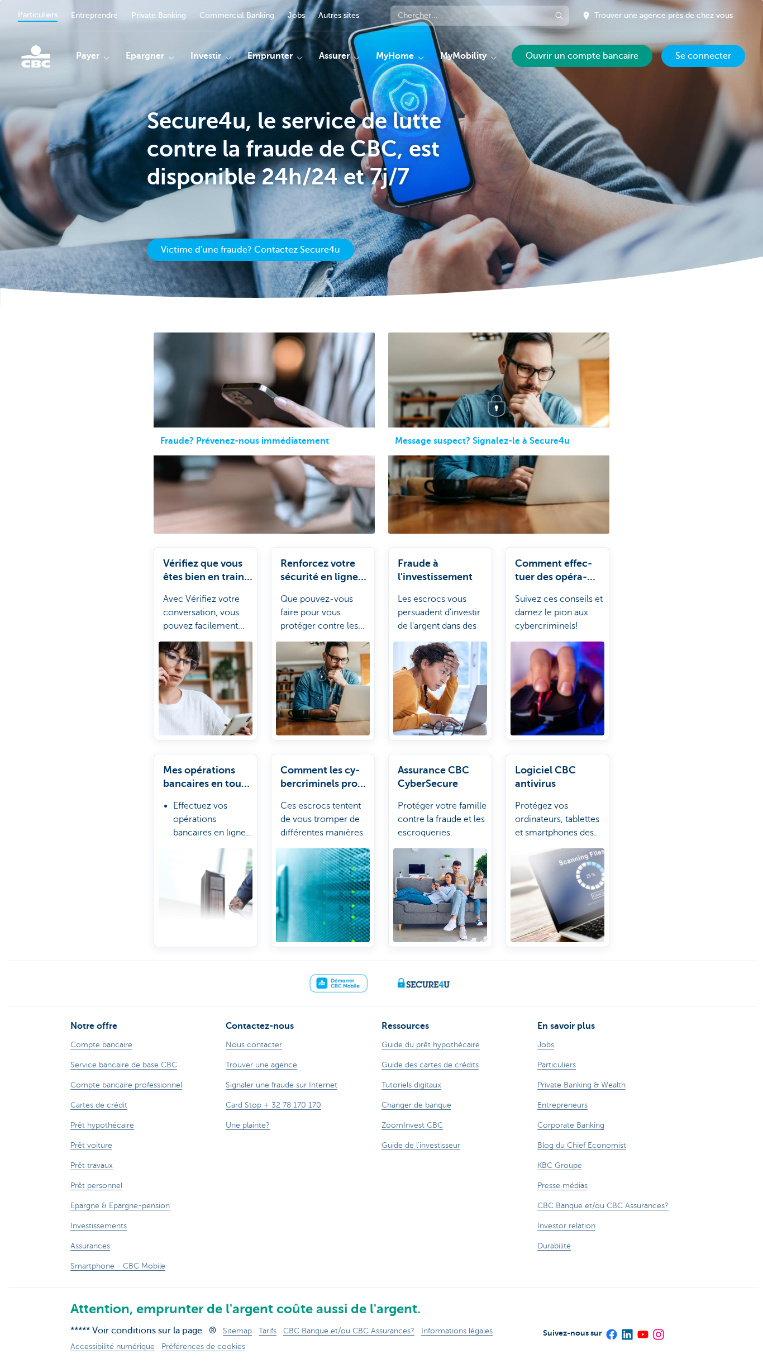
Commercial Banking (236, 15)
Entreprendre (94, 15)
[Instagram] (658, 1330)
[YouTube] (642, 1330)
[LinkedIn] (626, 1330)
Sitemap (237, 1331)
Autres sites (338, 15)
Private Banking (158, 15)
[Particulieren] (36, 56)
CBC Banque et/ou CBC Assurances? (348, 1331)
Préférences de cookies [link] (203, 1346)
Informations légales (457, 1331)
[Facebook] (611, 1330)
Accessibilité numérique (112, 1346)
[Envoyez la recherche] (559, 16)
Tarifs (267, 1331)
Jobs (296, 15)
